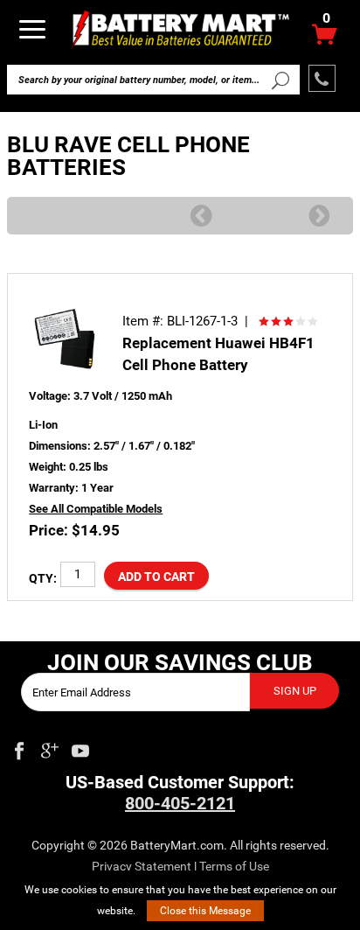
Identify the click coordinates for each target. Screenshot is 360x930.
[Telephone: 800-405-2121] (322, 78)
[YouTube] (80, 747)
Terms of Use (234, 866)
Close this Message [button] (205, 911)
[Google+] (50, 747)
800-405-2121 (180, 803)
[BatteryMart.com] (180, 27)
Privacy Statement (141, 866)
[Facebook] (19, 747)
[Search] (280, 79)
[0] (324, 39)
